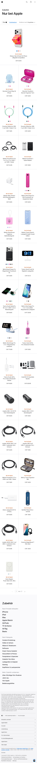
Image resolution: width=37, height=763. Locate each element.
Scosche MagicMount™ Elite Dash (27, 543)
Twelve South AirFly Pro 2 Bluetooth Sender (27, 343)
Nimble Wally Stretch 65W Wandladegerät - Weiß (9, 197)
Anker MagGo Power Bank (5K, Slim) (9, 579)
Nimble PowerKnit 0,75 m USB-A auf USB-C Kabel (9, 478)
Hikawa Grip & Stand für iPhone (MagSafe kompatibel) (18, 56)
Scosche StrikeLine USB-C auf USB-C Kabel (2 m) (28, 127)
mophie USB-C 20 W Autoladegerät (27, 411)
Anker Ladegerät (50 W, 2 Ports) (9, 510)
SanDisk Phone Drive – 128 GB (28, 510)
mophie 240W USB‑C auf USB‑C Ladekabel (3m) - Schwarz (9, 544)
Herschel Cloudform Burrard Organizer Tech (27, 92)
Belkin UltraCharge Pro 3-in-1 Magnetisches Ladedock (9, 344)
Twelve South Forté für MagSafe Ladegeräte (28, 270)
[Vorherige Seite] (12, 591)
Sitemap (14, 760)
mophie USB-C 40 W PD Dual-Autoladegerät (9, 411)
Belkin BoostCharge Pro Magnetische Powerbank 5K (9, 271)
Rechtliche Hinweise (6, 760)
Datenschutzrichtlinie (6, 757)
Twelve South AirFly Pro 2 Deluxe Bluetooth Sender (9, 378)
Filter (5, 23)
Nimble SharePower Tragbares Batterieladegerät (9, 234)
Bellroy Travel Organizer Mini (27, 478)
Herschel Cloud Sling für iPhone (9, 92)
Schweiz (3, 752)
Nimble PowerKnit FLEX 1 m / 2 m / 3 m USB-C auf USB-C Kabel (9, 160)
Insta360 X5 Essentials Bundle (27, 377)
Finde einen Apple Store (22, 748)
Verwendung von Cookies (19, 757)
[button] (27, 2)
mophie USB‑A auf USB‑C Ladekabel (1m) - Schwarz (28, 445)
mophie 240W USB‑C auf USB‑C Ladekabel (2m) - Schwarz (9, 445)
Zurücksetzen (13, 22)
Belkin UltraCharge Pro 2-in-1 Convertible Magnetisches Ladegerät (28, 307)
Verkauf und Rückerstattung (20, 759)
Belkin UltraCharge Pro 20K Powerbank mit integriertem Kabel (28, 197)
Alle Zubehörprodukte (10, 715)
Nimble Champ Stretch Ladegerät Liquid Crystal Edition (28, 234)
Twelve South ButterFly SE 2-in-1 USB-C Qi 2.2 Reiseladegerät (9, 307)
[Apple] (2, 715)
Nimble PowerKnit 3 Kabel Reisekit (27, 159)
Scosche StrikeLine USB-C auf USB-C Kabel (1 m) (9, 127)
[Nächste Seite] (24, 591)
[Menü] (35, 2)
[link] (34, 760)
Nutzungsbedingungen (6, 759)
